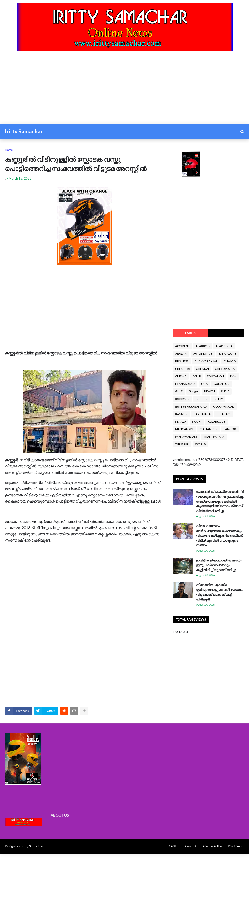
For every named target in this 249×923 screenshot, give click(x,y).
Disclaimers (236, 846)
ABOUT (173, 846)
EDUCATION (215, 376)
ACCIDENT (182, 346)
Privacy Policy (212, 846)
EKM (233, 376)
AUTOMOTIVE (202, 353)
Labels (190, 333)
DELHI (196, 376)
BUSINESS (181, 361)
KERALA (180, 421)
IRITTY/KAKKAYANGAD (191, 406)
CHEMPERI (182, 369)
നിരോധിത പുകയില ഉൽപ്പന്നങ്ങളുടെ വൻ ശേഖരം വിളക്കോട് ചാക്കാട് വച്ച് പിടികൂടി (219, 592)
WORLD (200, 444)
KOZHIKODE (216, 421)
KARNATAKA (202, 414)
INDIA (225, 391)
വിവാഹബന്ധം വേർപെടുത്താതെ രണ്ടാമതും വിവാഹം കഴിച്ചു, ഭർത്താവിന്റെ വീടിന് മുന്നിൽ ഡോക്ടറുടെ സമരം (219, 535)
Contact (190, 846)
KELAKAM (223, 414)
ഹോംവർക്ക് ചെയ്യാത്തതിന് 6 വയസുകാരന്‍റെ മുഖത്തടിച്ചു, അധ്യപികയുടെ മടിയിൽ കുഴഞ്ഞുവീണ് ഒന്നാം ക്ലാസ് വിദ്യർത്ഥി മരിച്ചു (220, 501)
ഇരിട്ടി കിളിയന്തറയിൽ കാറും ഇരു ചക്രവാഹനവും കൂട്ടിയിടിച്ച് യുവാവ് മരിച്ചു (219, 565)
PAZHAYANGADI (186, 436)
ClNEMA (180, 376)
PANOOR (230, 429)
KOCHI (197, 421)
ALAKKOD (203, 346)
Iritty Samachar (24, 131)
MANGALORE (184, 429)
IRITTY (218, 399)
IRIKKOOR (182, 399)
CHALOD (230, 361)
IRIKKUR (202, 399)
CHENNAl (202, 369)
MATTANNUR (209, 429)
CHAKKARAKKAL (206, 361)
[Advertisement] (124, 90)
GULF (179, 391)
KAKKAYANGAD (223, 406)
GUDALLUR (221, 384)
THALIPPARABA (213, 436)
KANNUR (181, 414)
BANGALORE (227, 353)
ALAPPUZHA (224, 346)
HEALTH (209, 391)
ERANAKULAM (185, 384)
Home (9, 150)
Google (193, 391)
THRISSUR (182, 444)
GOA (204, 384)
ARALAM (181, 353)
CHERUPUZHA (225, 369)
